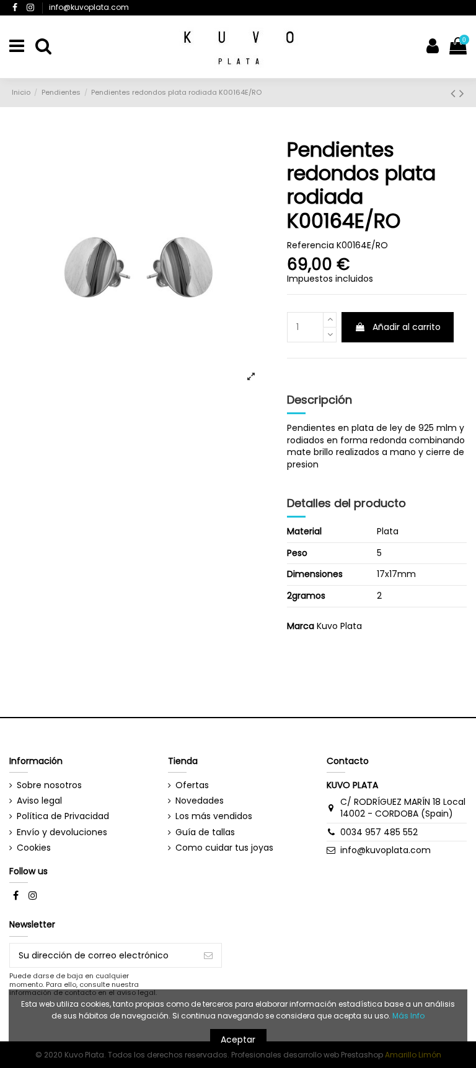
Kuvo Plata (339, 626)
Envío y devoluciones (62, 832)
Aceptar (238, 1039)
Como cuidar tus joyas (224, 848)
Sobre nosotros (49, 785)
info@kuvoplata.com (89, 7)
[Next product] (461, 93)
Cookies (34, 848)
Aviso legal (39, 801)
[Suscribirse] (208, 955)
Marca (300, 626)
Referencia (310, 245)
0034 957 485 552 (379, 832)
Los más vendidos (213, 816)
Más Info (408, 1015)
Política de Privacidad (63, 816)
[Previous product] (455, 93)
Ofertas (192, 785)
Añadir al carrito (406, 327)
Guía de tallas (205, 832)
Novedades (199, 801)
